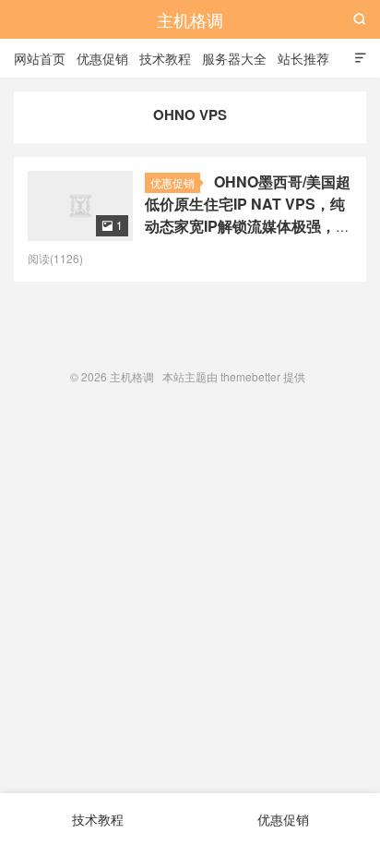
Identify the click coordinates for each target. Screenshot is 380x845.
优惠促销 (102, 58)
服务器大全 (234, 58)
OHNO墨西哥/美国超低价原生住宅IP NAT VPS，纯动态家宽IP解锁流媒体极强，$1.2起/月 (247, 215)
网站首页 (39, 58)
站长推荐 (303, 58)
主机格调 (190, 19)
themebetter (250, 376)
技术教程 (165, 58)
